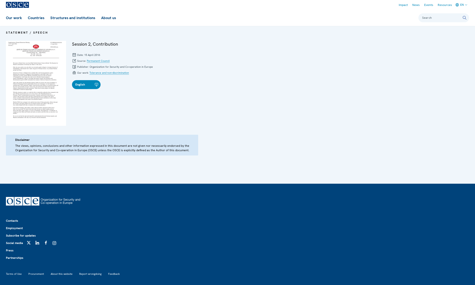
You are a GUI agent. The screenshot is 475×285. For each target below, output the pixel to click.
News (416, 5)
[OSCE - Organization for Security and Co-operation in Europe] (17, 5)
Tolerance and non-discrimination (109, 72)
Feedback (114, 274)
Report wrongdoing (90, 274)
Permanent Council (98, 61)
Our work (14, 17)
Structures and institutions (72, 17)
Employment (14, 228)
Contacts (12, 221)
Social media (14, 243)
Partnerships (14, 258)
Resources (445, 5)
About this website (62, 274)
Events (428, 5)
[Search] (464, 17)
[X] (29, 242)
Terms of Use (14, 274)
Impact (403, 5)
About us (108, 17)
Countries (36, 17)
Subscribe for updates (21, 236)
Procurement (36, 274)
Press (10, 250)
